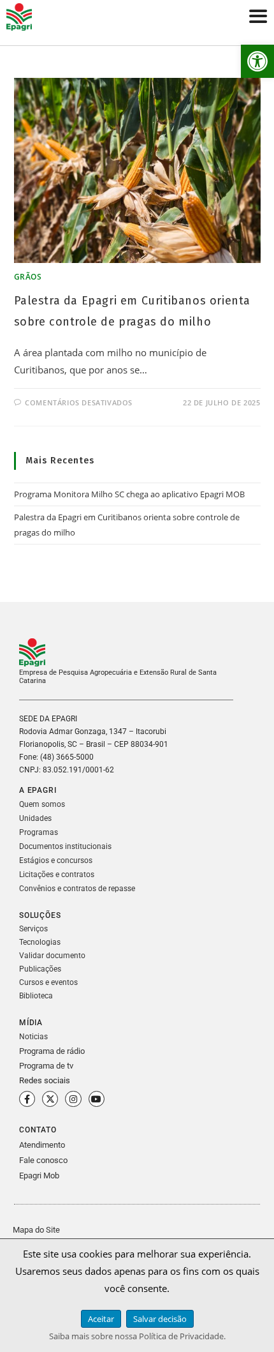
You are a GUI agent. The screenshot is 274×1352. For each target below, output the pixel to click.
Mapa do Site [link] (36, 1230)
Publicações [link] (40, 969)
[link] (257, 61)
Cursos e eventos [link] (48, 982)
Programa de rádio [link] (52, 1051)
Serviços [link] (33, 928)
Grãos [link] (28, 276)
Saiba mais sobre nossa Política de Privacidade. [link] (137, 1336)
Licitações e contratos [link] (56, 874)
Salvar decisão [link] (160, 1319)
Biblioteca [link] (36, 995)
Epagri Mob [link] (39, 1175)
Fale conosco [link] (43, 1160)
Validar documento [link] (52, 955)
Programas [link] (38, 832)
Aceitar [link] (101, 1319)
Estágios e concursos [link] (55, 860)
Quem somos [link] (42, 804)
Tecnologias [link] (40, 942)
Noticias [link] (33, 1036)
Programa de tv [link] (46, 1065)
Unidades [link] (35, 818)
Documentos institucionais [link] (65, 846)
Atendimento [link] (42, 1145)
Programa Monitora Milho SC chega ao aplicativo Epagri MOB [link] (129, 494)
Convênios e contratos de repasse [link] (77, 888)
